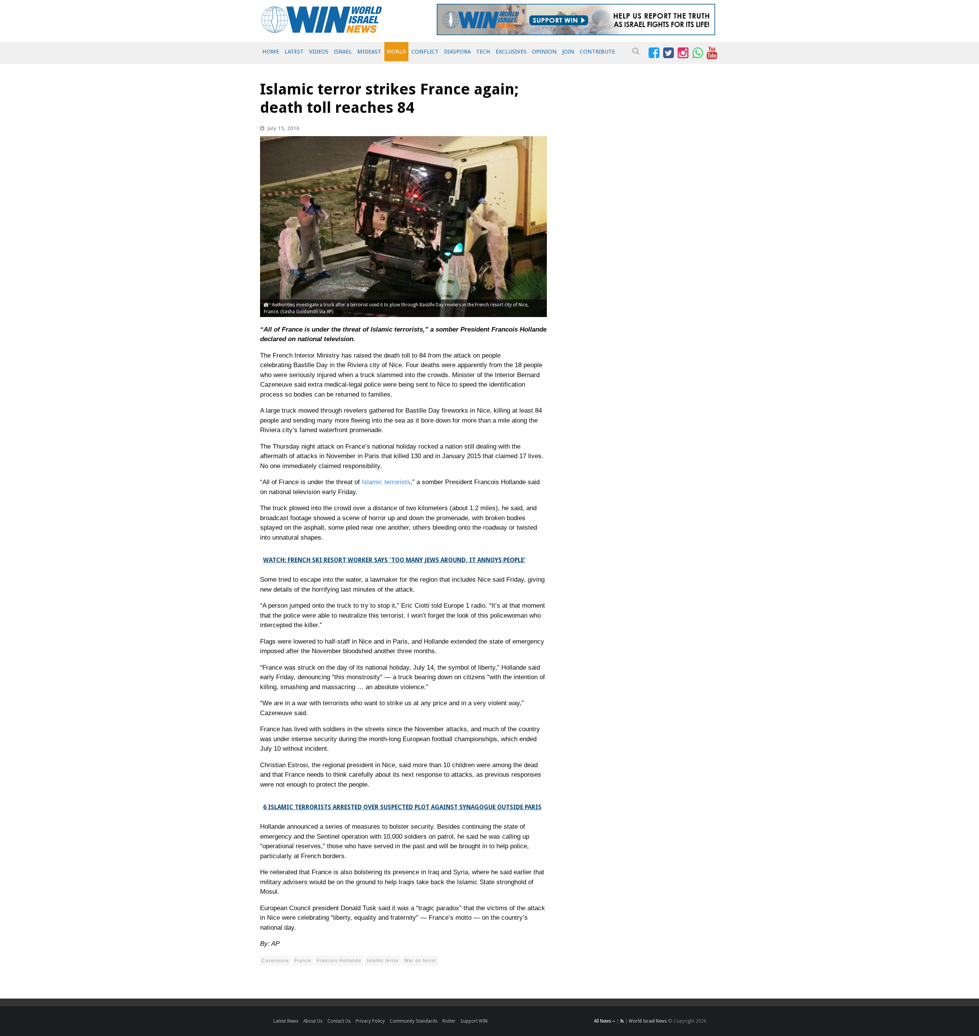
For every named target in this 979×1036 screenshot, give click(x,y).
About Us (312, 1021)
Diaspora (457, 51)
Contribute (597, 51)
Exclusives (511, 51)
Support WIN (474, 1021)
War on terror (420, 960)
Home (270, 51)
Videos (319, 51)
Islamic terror (383, 960)
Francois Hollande (339, 960)
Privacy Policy (370, 1021)
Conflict (425, 51)
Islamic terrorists (386, 482)
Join (568, 51)
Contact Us (339, 1021)
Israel (343, 51)
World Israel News (648, 1021)
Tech (483, 51)
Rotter (448, 1021)
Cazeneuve (275, 960)
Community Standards (413, 1021)
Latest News (285, 1021)
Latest (294, 51)
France (302, 960)
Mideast (369, 51)
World (396, 51)
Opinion (544, 51)
